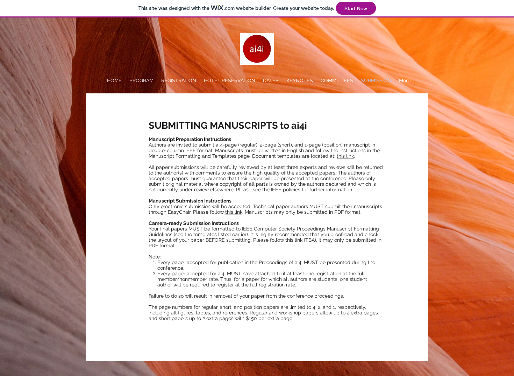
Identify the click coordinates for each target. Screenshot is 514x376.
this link (345, 156)
